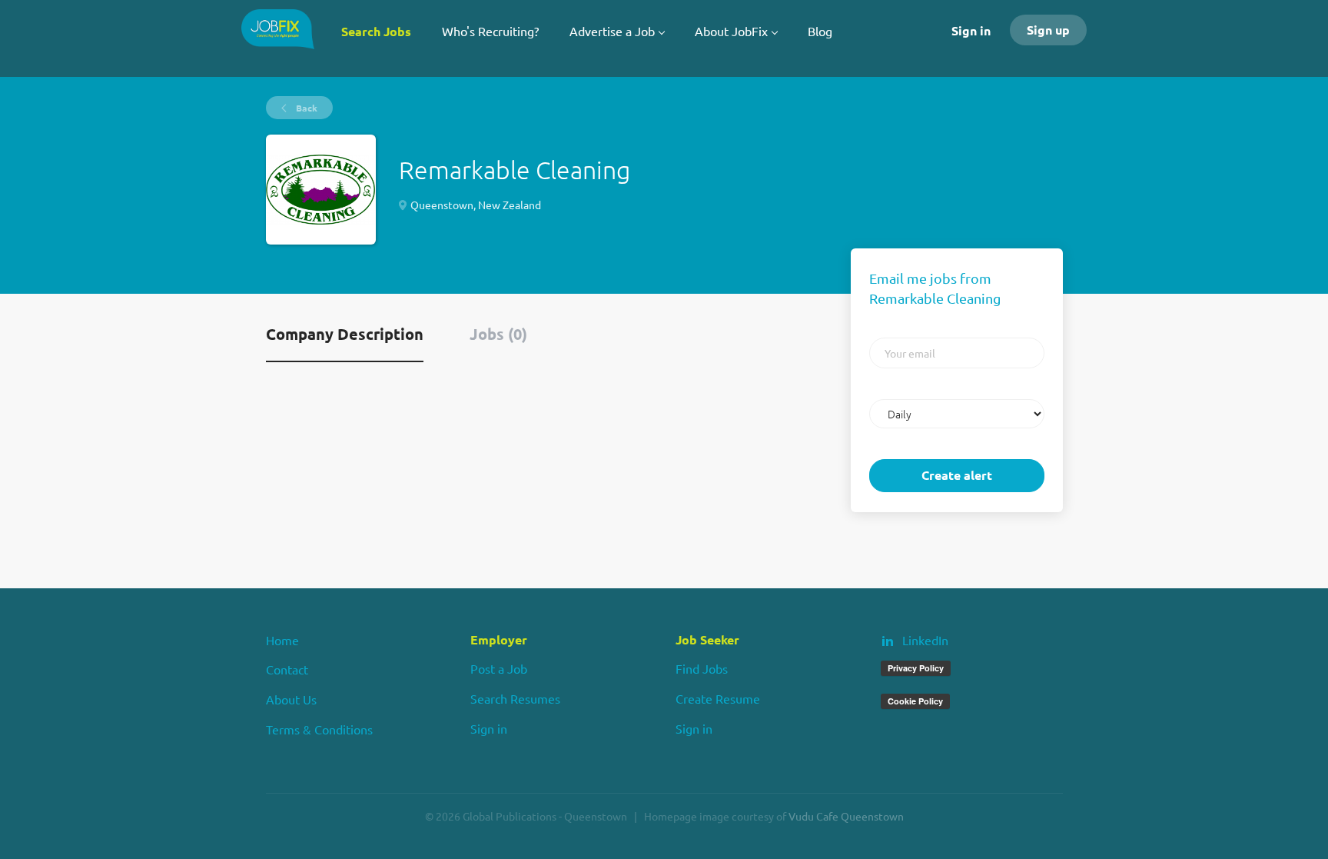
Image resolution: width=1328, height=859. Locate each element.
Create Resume (718, 698)
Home (282, 640)
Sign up (1048, 30)
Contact (287, 669)
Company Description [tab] (344, 334)
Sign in (971, 30)
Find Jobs (702, 668)
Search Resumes (515, 698)
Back (305, 108)
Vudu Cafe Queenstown (846, 816)
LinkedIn (925, 640)
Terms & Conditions (319, 729)
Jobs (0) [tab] (498, 334)
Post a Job (498, 668)
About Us (291, 699)
